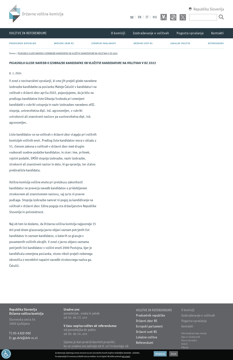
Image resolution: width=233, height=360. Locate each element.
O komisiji (118, 33)
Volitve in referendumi (28, 33)
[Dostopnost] (6, 354)
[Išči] (220, 17)
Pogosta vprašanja (190, 33)
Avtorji (184, 344)
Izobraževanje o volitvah (151, 33)
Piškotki (184, 347)
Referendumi (216, 43)
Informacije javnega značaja (194, 333)
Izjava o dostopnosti (190, 337)
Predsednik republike (22, 43)
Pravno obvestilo (189, 340)
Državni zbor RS (64, 43)
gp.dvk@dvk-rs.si (25, 338)
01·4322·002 (22, 333)
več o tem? (126, 356)
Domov (12, 53)
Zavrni (173, 354)
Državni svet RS (143, 43)
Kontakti (217, 33)
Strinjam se (160, 354)
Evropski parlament (103, 43)
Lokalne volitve (180, 43)
